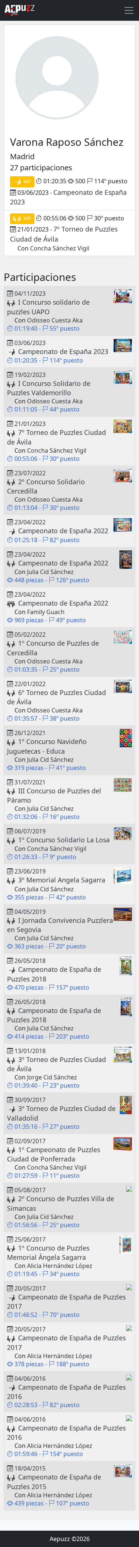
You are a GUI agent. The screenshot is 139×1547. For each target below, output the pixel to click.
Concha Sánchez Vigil (59, 248)
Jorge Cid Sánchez (52, 1077)
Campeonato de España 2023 (63, 351)
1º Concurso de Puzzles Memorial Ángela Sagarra (48, 1252)
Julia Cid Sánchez (50, 572)
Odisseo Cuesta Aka (55, 320)
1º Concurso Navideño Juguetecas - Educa (47, 746)
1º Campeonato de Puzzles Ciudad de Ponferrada (53, 1154)
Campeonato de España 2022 (63, 530)
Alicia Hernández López (59, 1266)
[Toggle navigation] (129, 10)
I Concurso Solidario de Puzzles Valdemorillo (48, 388)
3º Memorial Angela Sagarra (61, 879)
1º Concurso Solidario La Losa (64, 839)
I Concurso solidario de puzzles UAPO (48, 307)
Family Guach (45, 612)
